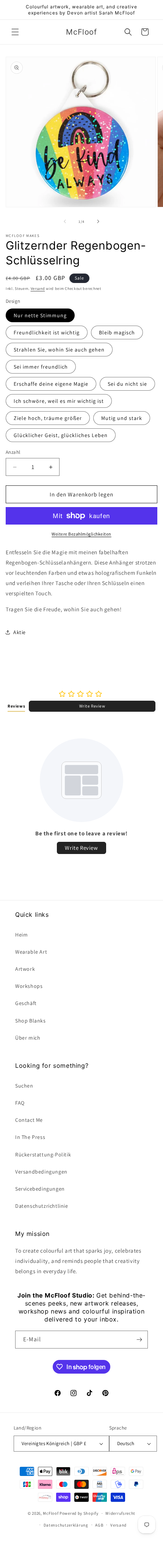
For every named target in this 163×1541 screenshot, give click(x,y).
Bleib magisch (117, 332)
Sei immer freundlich (41, 366)
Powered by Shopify (79, 1513)
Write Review (92, 706)
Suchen (24, 1085)
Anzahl (13, 452)
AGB (99, 1525)
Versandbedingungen (41, 1171)
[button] (15, 32)
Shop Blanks (30, 1020)
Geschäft (26, 1003)
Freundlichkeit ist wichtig (47, 332)
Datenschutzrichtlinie (41, 1205)
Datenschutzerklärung (66, 1525)
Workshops (28, 986)
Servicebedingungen (40, 1188)
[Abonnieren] (139, 1340)
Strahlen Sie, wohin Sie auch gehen (59, 349)
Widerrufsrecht (120, 1513)
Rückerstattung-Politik (43, 1154)
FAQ (20, 1102)
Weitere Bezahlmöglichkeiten (81, 534)
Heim (21, 934)
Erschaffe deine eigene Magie (51, 383)
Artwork (25, 968)
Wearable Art (31, 951)
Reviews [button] (16, 706)
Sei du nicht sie (127, 383)
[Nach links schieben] (64, 221)
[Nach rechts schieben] (98, 221)
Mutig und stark (121, 418)
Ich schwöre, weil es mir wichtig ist (59, 401)
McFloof (50, 1513)
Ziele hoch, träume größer (48, 418)
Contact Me (29, 1119)
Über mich (27, 1037)
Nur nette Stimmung (40, 315)
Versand (38, 288)
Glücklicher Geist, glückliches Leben (61, 435)
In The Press (30, 1137)
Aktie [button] (19, 632)
